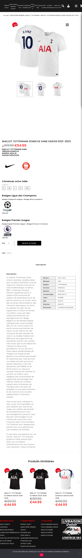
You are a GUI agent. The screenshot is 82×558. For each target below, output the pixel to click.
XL (20, 188)
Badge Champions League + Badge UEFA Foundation (22, 199)
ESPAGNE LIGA (25, 533)
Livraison (3, 527)
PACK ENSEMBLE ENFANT (49, 527)
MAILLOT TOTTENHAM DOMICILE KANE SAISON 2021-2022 (19, 439)
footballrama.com (17, 412)
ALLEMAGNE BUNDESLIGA (29, 538)
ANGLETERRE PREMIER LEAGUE (13, 7)
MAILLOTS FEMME (47, 530)
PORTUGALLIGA (37, 6)
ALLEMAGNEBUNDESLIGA (27, 6)
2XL (27, 188)
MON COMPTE (5, 524)
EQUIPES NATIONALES (28, 546)
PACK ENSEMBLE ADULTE (49, 524)
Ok (41, 555)
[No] (79, 553)
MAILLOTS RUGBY (47, 535)
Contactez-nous (7, 544)
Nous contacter (28, 447)
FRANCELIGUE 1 (6, 6)
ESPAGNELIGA (20, 6)
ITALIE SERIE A (25, 535)
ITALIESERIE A (32, 7)
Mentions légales (7, 530)
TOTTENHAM (35, 15)
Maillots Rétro (47, 533)
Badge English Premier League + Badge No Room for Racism (25, 224)
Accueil (6, 15)
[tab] (41, 265)
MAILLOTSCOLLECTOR (57, 6)
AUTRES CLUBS (25, 544)
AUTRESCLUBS (43, 6)
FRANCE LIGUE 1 (25, 524)
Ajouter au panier (29, 243)
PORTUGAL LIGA (26, 541)
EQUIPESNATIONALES (50, 6)
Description (41, 265)
